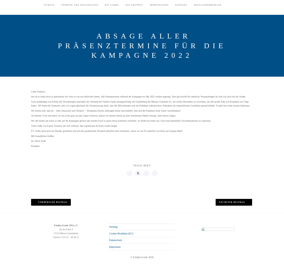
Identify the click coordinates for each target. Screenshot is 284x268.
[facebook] (129, 173)
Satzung (113, 226)
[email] (154, 173)
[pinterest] (146, 173)
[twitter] (138, 173)
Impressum (114, 246)
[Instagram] (239, 264)
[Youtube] (245, 264)
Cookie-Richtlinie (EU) (121, 233)
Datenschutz (115, 240)
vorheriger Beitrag (53, 202)
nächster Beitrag (232, 202)
